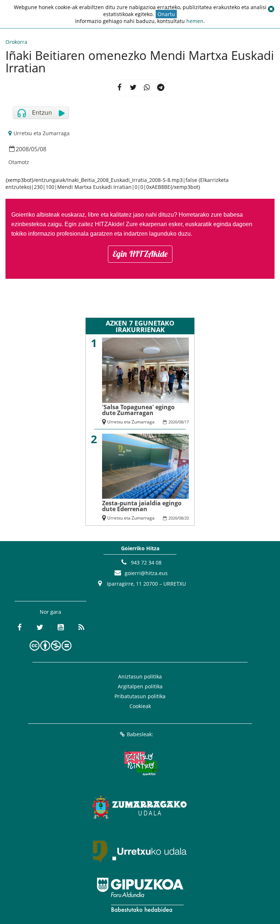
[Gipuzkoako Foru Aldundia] (140, 895)
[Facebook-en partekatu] (119, 87)
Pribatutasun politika (140, 696)
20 (186, 518)
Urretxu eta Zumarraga (41, 133)
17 (186, 422)
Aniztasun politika (140, 676)
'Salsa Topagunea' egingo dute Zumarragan (138, 410)
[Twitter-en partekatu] (133, 87)
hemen (194, 21)
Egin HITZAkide (140, 253)
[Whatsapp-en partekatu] (146, 87)
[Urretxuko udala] (140, 851)
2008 (22, 149)
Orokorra (16, 41)
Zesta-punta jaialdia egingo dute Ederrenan (142, 506)
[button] (270, 9)
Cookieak (140, 706)
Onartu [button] (166, 14)
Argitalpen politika (140, 686)
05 (34, 149)
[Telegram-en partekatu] (160, 87)
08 (43, 149)
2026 (172, 422)
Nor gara (50, 611)
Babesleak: (140, 734)
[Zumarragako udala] (140, 807)
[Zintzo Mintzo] (140, 763)
